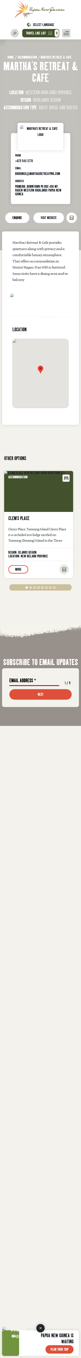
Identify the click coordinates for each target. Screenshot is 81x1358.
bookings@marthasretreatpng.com (37, 173)
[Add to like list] (64, 569)
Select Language (43, 25)
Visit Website (49, 217)
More (18, 569)
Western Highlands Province (49, 92)
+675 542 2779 (24, 161)
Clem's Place (18, 518)
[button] (27, 587)
